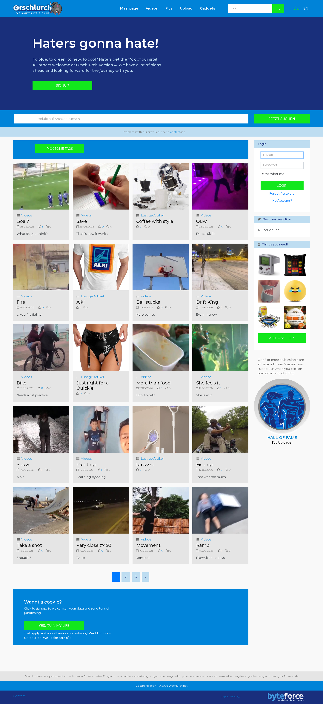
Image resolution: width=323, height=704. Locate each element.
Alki (80, 302)
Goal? (23, 221)
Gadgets (207, 8)
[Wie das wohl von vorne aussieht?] (270, 291)
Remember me (272, 174)
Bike (21, 383)
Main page (131, 8)
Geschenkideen (146, 685)
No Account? (282, 200)
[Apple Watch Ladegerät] (270, 265)
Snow (23, 464)
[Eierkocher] (294, 291)
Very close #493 (93, 545)
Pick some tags (60, 148)
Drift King (207, 302)
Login (282, 186)
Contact (19, 696)
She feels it (208, 383)
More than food (153, 383)
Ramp (203, 545)
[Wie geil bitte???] (270, 317)
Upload (186, 8)
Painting (86, 464)
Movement (148, 545)
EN (305, 8)
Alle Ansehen (282, 338)
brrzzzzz (145, 464)
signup (62, 85)
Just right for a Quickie (92, 385)
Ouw (201, 221)
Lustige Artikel (152, 215)
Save (81, 221)
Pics (168, 8)
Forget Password (282, 193)
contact (175, 132)
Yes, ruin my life (54, 626)
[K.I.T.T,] (294, 265)
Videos (152, 8)
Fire (21, 302)
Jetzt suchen (282, 119)
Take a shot (29, 545)
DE (296, 8)
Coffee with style (154, 221)
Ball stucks (148, 302)
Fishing (204, 464)
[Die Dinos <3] (294, 317)
